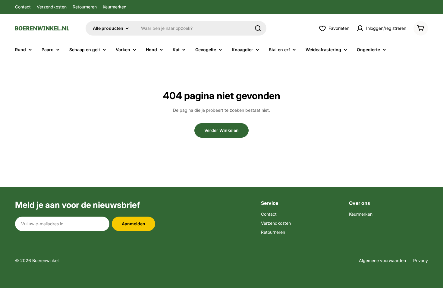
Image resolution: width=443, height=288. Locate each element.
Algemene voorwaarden (382, 260)
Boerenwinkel (45, 260)
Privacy (420, 260)
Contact (23, 6)
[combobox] (176, 28)
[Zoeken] (258, 28)
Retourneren (85, 6)
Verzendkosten (52, 6)
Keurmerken (114, 6)
